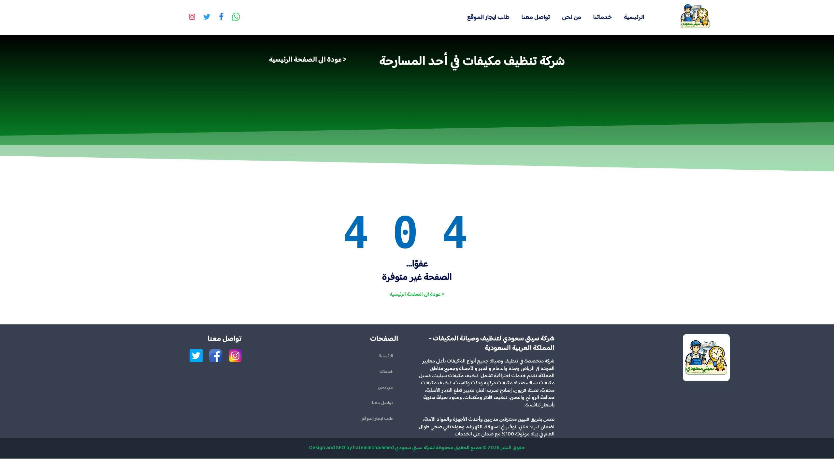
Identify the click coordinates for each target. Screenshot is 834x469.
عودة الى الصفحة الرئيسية (305, 60)
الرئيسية (634, 17)
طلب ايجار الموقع (488, 17)
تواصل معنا (536, 17)
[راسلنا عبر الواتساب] (236, 17)
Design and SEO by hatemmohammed (351, 448)
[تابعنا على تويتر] (206, 17)
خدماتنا (602, 17)
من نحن (571, 17)
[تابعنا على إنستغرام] (192, 17)
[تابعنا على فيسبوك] (221, 17)
